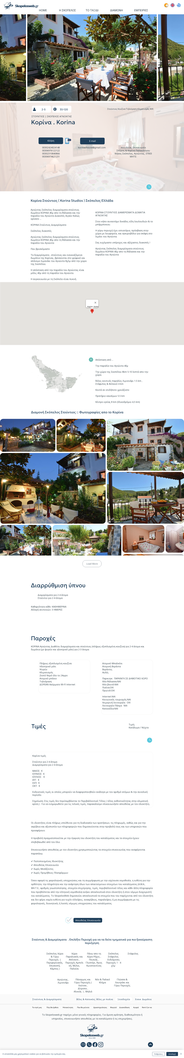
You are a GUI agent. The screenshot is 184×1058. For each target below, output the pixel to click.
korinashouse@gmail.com (92, 147)
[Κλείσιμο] (180, 1054)
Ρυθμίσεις (158, 1054)
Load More (92, 563)
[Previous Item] (4, 57)
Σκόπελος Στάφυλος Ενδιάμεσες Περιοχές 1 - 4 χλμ (113, 959)
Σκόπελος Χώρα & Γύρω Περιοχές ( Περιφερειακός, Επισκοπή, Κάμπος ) (54, 961)
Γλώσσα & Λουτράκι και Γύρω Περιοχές (122, 982)
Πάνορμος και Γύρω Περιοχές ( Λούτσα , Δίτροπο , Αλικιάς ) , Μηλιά (83, 985)
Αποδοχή (172, 1054)
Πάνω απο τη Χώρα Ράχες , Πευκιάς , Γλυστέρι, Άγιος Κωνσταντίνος (94, 959)
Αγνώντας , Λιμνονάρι (63, 981)
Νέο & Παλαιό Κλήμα (102, 981)
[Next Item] (179, 57)
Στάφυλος (133, 953)
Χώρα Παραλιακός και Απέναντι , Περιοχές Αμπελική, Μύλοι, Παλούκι (74, 961)
